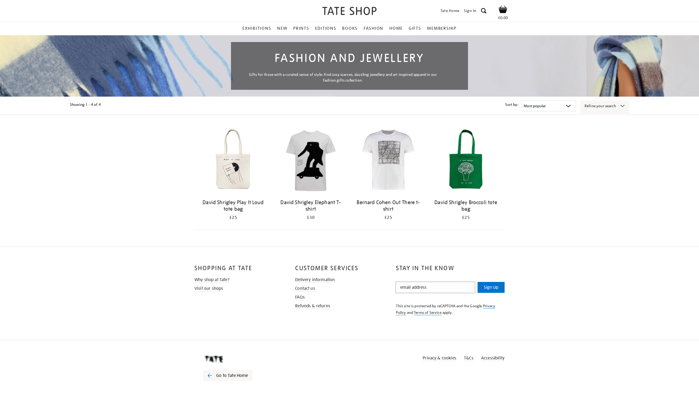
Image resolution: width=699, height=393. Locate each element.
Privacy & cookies (439, 358)
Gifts (415, 28)
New (282, 28)
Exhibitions (256, 28)
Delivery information (315, 279)
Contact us (305, 288)
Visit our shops (208, 288)
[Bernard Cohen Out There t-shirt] (388, 160)
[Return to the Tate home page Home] (349, 12)
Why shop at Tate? (211, 279)
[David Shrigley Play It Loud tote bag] (233, 160)
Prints (301, 28)
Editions (325, 28)
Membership (442, 28)
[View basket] (503, 10)
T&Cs (468, 358)
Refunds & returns (312, 306)
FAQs (300, 297)
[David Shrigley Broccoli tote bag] (465, 160)
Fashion (373, 28)
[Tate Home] (237, 359)
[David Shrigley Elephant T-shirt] (310, 160)
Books (350, 28)
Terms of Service (428, 312)
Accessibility (493, 358)
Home (396, 28)
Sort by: (511, 104)
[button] (484, 11)
